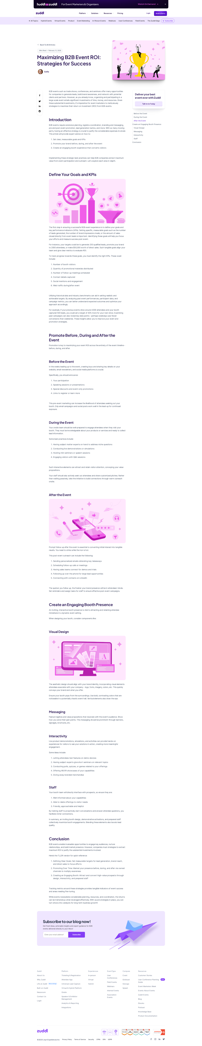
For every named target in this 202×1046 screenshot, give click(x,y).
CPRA (98, 1039)
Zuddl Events (143, 995)
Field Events (112, 982)
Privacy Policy (67, 1039)
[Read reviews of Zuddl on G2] (159, 1032)
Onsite (64, 992)
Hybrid (91, 984)
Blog (140, 999)
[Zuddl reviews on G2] (136, 1032)
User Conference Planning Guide (148, 981)
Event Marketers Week (147, 986)
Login (148, 13)
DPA (104, 1039)
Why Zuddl (41, 980)
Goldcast (126, 980)
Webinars (110, 986)
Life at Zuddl (42, 984)
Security (91, 1039)
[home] (39, 13)
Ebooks (141, 1003)
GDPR (110, 1039)
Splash (125, 988)
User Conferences (112, 976)
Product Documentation (147, 1016)
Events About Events (146, 991)
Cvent (125, 975)
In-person (92, 975)
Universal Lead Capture (71, 984)
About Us (41, 975)
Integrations (66, 1007)
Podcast (141, 1007)
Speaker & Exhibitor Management (69, 997)
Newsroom (41, 992)
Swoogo (126, 984)
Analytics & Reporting (70, 1003)
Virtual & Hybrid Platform (72, 988)
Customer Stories (145, 975)
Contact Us (41, 996)
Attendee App (67, 980)
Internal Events (113, 991)
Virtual (90, 980)
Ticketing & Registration (71, 975)
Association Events (111, 996)
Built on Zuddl (42, 988)
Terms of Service (80, 1039)
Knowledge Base (144, 1012)
